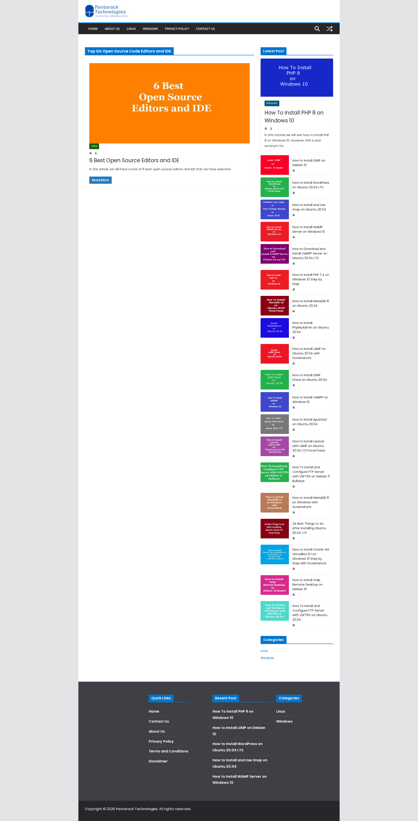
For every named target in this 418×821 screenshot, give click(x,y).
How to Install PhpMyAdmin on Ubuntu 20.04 (310, 327)
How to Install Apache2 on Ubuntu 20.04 (309, 421)
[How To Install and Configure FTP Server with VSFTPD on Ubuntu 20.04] (275, 615)
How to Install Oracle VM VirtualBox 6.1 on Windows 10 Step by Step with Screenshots (310, 556)
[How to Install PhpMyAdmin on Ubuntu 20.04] (275, 329)
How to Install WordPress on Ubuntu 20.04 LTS (310, 184)
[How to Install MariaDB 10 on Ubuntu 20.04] (275, 305)
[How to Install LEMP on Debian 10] (275, 165)
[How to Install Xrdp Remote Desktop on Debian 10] (275, 586)
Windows (150, 29)
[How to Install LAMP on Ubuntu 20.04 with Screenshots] (275, 355)
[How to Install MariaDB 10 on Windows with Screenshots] (275, 504)
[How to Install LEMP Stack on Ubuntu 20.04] (275, 379)
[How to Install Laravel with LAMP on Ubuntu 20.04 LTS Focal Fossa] (275, 448)
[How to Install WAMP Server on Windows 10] (275, 231)
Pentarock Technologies (137, 808)
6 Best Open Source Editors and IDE (134, 160)
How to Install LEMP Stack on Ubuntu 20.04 (309, 377)
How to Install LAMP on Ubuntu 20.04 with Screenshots (309, 353)
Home (93, 29)
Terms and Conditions (168, 751)
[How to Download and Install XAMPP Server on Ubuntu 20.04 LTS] (275, 255)
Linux (131, 29)
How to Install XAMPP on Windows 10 (310, 399)
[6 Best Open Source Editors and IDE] (169, 103)
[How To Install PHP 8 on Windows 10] (297, 78)
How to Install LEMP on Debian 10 (308, 162)
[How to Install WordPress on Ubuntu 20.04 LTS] (275, 187)
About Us (112, 29)
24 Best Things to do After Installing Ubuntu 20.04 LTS (309, 528)
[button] (409, 6)
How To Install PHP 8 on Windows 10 (294, 116)
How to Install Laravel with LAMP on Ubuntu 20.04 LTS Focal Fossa (308, 446)
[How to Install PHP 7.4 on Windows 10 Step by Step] (275, 281)
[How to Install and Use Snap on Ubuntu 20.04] (275, 209)
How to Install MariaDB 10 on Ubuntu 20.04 (310, 303)
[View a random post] (329, 28)
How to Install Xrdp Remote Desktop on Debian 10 (307, 584)
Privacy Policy (177, 29)
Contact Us (205, 29)
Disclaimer (158, 761)
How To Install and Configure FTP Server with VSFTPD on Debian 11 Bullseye (311, 474)
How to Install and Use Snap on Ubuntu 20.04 (309, 207)
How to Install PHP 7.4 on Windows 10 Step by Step (310, 279)
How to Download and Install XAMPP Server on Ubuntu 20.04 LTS (309, 253)
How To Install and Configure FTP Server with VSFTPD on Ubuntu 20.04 (309, 613)
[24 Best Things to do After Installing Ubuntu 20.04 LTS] (275, 530)
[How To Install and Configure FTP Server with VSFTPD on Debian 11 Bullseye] (275, 476)
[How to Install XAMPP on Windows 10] (275, 402)
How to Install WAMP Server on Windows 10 (308, 229)
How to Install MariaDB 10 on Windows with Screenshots (310, 502)
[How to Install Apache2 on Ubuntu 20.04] (275, 424)
